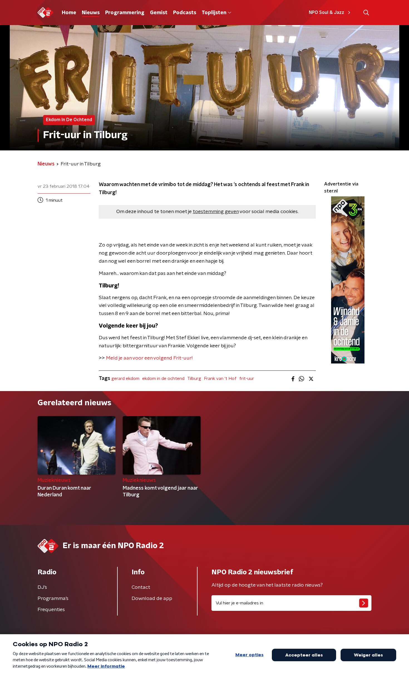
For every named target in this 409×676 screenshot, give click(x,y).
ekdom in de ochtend (163, 378)
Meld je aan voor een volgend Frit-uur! (149, 358)
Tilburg (194, 378)
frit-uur (246, 378)
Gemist (158, 12)
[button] (366, 13)
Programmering (124, 12)
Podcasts (184, 12)
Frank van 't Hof (220, 378)
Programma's (53, 598)
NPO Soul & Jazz (326, 12)
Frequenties (51, 609)
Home (69, 12)
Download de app (152, 598)
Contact (141, 587)
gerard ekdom (125, 378)
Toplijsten (214, 12)
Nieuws (91, 12)
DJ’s (42, 587)
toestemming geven (216, 211)
